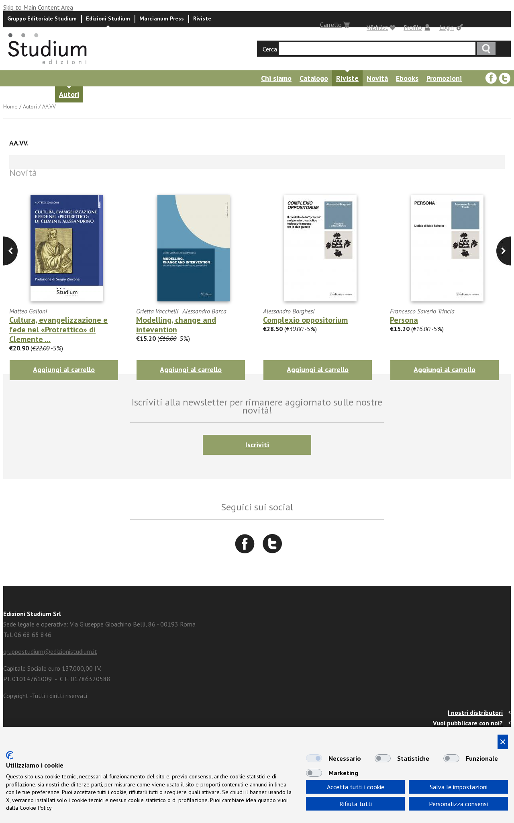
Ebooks (407, 78)
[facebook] (491, 78)
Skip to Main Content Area (38, 7)
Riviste (202, 18)
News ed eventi (112, 94)
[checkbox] (314, 758)
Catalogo (314, 78)
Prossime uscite (26, 94)
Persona (404, 320)
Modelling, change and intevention (176, 325)
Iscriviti (257, 444)
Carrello (331, 24)
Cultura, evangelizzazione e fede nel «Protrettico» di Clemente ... (58, 329)
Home (10, 106)
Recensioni (162, 94)
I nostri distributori (475, 712)
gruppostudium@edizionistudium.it (50, 651)
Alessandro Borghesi (288, 311)
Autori (69, 94)
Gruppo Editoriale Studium (42, 18)
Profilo (413, 27)
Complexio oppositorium (305, 320)
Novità (377, 78)
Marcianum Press (161, 18)
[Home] (48, 67)
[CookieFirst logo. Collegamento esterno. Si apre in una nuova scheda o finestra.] (9, 755)
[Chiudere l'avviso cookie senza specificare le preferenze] (503, 742)
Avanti (10, 251)
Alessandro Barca (204, 311)
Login (446, 27)
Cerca (270, 49)
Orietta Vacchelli (157, 311)
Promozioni (444, 78)
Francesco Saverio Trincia (422, 311)
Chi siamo (276, 78)
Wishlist (377, 27)
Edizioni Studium (108, 18)
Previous (503, 251)
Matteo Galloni (28, 311)
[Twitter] (505, 78)
